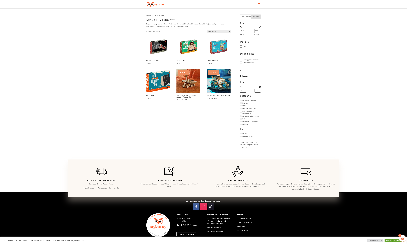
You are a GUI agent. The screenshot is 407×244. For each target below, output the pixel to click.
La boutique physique (244, 222)
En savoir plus (398, 240)
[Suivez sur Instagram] (203, 206)
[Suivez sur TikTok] (211, 206)
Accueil (148, 16)
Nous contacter (186, 234)
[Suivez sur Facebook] (196, 206)
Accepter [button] (388, 240)
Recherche (256, 17)
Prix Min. (242, 34)
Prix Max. (257, 34)
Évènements (241, 226)
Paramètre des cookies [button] (375, 240)
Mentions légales (243, 230)
